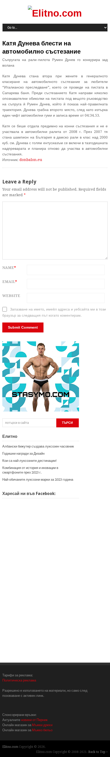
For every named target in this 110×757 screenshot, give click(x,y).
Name (9, 268)
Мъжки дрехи (42, 725)
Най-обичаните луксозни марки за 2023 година (37, 479)
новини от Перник (34, 720)
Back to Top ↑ (98, 752)
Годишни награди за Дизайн (23, 453)
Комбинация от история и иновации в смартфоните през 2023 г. (30, 470)
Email (9, 282)
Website (11, 296)
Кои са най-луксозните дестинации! (29, 461)
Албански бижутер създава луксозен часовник (38, 446)
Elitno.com (10, 747)
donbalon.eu (30, 160)
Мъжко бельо (42, 730)
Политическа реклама (19, 680)
